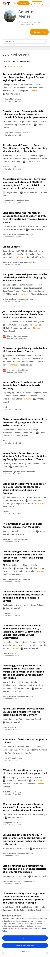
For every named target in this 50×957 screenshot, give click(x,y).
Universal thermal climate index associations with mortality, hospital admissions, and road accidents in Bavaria (25, 596)
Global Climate (11, 246)
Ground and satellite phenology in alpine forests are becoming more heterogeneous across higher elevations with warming (25, 839)
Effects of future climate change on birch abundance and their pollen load (25, 772)
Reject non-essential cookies (25, 945)
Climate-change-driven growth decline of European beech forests (25, 350)
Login (23, 3)
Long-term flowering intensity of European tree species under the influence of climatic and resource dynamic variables (25, 217)
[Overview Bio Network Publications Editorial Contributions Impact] (25, 41)
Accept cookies (24, 938)
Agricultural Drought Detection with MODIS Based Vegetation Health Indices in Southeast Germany (23, 711)
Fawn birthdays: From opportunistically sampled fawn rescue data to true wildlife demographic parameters (25, 114)
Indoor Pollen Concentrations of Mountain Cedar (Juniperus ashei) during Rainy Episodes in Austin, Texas (25, 456)
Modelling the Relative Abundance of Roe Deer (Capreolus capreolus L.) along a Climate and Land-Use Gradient (24, 488)
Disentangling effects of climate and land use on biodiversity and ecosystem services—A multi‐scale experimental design (24, 556)
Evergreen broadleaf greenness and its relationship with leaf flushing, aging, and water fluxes (25, 277)
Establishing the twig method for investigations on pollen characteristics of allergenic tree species (24, 868)
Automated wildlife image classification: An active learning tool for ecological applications (24, 77)
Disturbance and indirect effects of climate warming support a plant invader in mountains (25, 422)
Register (37, 3)
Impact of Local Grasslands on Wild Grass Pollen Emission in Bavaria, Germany (23, 385)
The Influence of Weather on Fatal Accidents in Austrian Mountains (22, 525)
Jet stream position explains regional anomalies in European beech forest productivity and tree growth (24, 314)
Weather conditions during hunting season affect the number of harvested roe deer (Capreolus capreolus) (24, 807)
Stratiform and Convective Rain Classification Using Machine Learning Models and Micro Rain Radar (25, 148)
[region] (25, 934)
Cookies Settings (25, 951)
